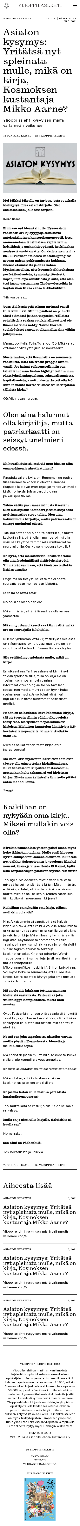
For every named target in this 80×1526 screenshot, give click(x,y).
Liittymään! (40, 781)
